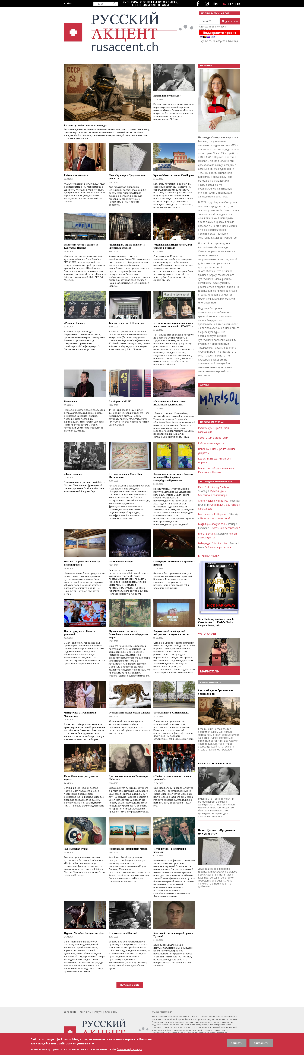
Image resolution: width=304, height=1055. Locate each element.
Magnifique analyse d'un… (212, 524)
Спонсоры (111, 1011)
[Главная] (129, 31)
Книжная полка (208, 556)
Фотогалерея (207, 633)
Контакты (85, 1011)
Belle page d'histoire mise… (213, 543)
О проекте (70, 1011)
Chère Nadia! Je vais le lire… (213, 500)
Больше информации (129, 1049)
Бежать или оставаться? (213, 437)
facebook (197, 3)
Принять (236, 1043)
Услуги (98, 1011)
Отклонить (261, 1043)
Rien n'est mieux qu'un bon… (214, 487)
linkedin (215, 3)
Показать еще (129, 984)
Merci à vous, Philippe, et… (213, 514)
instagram (207, 3)
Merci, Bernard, (207, 533)
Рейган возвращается (211, 443)
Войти (68, 3)
